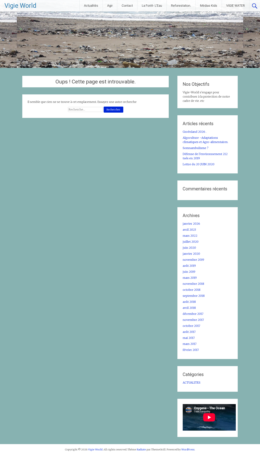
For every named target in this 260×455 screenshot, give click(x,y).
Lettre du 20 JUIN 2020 (198, 164)
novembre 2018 (193, 283)
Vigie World (20, 5)
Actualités (91, 5)
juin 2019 (189, 271)
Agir (110, 5)
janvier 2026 (191, 223)
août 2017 (189, 332)
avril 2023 (189, 229)
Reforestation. (181, 5)
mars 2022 (190, 235)
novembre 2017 (193, 320)
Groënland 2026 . (194, 131)
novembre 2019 (193, 259)
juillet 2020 (190, 241)
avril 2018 (189, 308)
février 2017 (191, 350)
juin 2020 (189, 247)
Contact (127, 5)
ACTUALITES (191, 382)
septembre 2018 (194, 296)
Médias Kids (208, 5)
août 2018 (189, 302)
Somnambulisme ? (195, 148)
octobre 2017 (191, 326)
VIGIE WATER (235, 5)
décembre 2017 (193, 314)
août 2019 (189, 265)
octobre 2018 (191, 289)
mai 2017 (189, 338)
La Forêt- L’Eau (152, 5)
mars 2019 (190, 277)
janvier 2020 (191, 253)
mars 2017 (190, 344)
